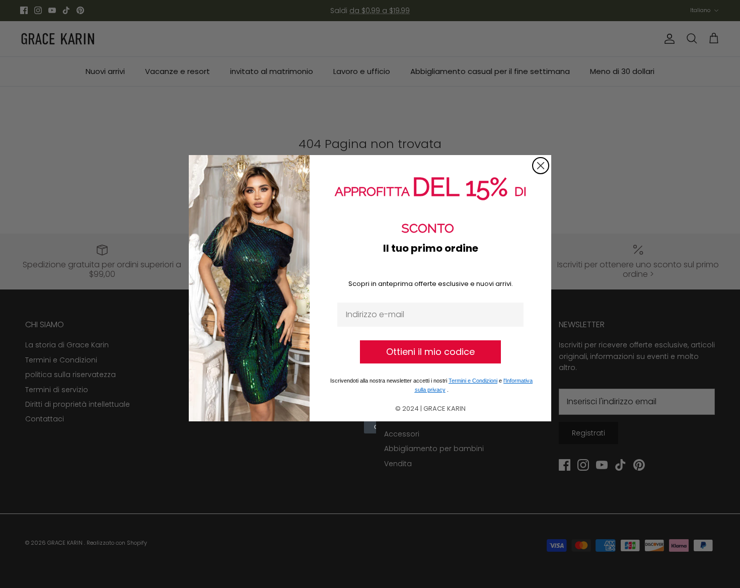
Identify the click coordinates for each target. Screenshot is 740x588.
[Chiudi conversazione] (541, 166)
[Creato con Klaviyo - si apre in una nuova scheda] (370, 427)
